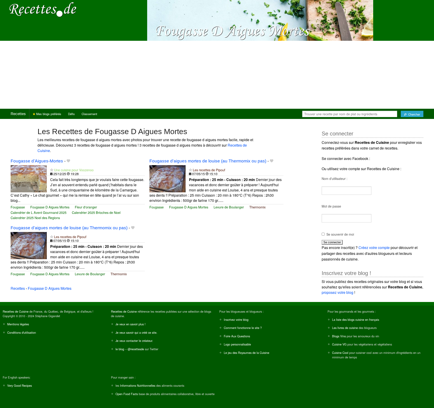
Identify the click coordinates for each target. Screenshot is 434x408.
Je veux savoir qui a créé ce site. (136, 332)
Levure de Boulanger (229, 207)
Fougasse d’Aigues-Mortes (37, 161)
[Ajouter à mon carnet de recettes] (68, 161)
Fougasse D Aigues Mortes (49, 207)
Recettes (18, 114)
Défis (71, 114)
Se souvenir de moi (340, 234)
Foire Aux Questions (237, 336)
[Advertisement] (217, 74)
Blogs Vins (339, 336)
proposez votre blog (337, 292)
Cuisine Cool (340, 352)
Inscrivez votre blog (236, 319)
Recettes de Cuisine (15, 311)
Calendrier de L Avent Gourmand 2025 (38, 212)
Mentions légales (18, 324)
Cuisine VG (339, 344)
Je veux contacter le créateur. (134, 340)
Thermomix (257, 207)
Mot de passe (331, 206)
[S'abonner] (51, 169)
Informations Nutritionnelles (137, 385)
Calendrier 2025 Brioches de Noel (96, 212)
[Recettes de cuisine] (43, 9)
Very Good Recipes (19, 385)
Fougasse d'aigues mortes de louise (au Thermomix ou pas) (207, 161)
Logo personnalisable (237, 344)
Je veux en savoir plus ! (131, 324)
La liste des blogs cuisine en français (355, 319)
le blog (120, 349)
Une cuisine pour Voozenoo (74, 169)
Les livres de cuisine (345, 328)
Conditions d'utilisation (21, 332)
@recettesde (136, 349)
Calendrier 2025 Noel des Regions (35, 217)
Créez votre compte (374, 247)
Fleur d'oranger (86, 207)
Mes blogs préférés (48, 114)
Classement (89, 114)
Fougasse (18, 207)
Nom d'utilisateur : (334, 178)
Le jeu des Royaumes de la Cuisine (246, 352)
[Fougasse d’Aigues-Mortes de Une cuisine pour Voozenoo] (29, 178)
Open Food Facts (127, 394)
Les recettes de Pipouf (209, 169)
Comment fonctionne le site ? (243, 328)
